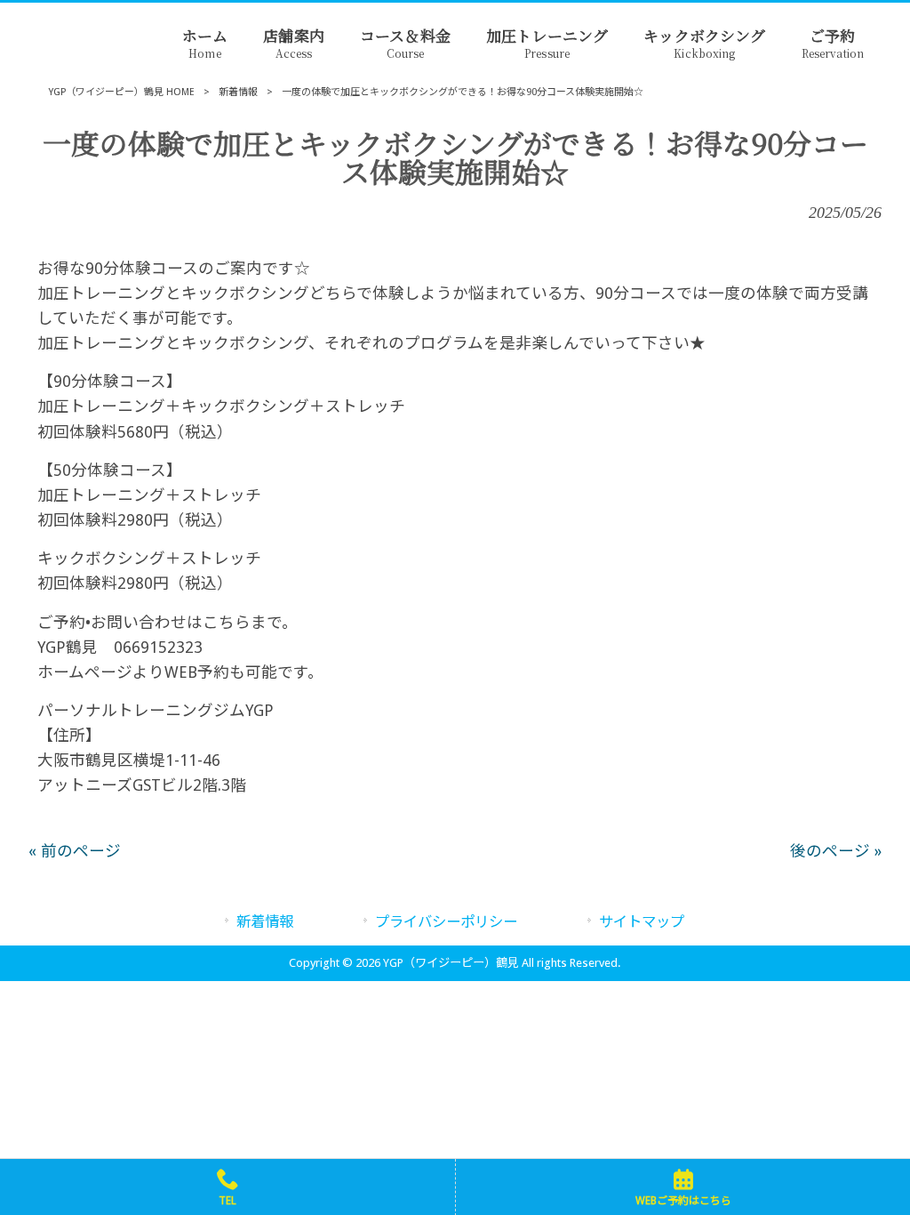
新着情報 (238, 92)
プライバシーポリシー (446, 921)
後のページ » (836, 851)
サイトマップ (641, 921)
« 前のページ (74, 851)
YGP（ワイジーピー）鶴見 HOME (122, 92)
